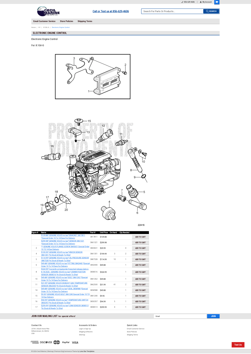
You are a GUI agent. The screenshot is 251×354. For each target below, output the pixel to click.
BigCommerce (66, 351)
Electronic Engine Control (61, 27)
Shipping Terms (85, 21)
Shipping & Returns (86, 332)
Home (33, 27)
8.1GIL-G (46, 27)
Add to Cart (140, 237)
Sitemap (82, 335)
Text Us (238, 344)
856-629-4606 (189, 2)
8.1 (40, 27)
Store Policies (66, 21)
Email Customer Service (44, 21)
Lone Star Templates (87, 351)
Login (81, 329)
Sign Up (88, 329)
